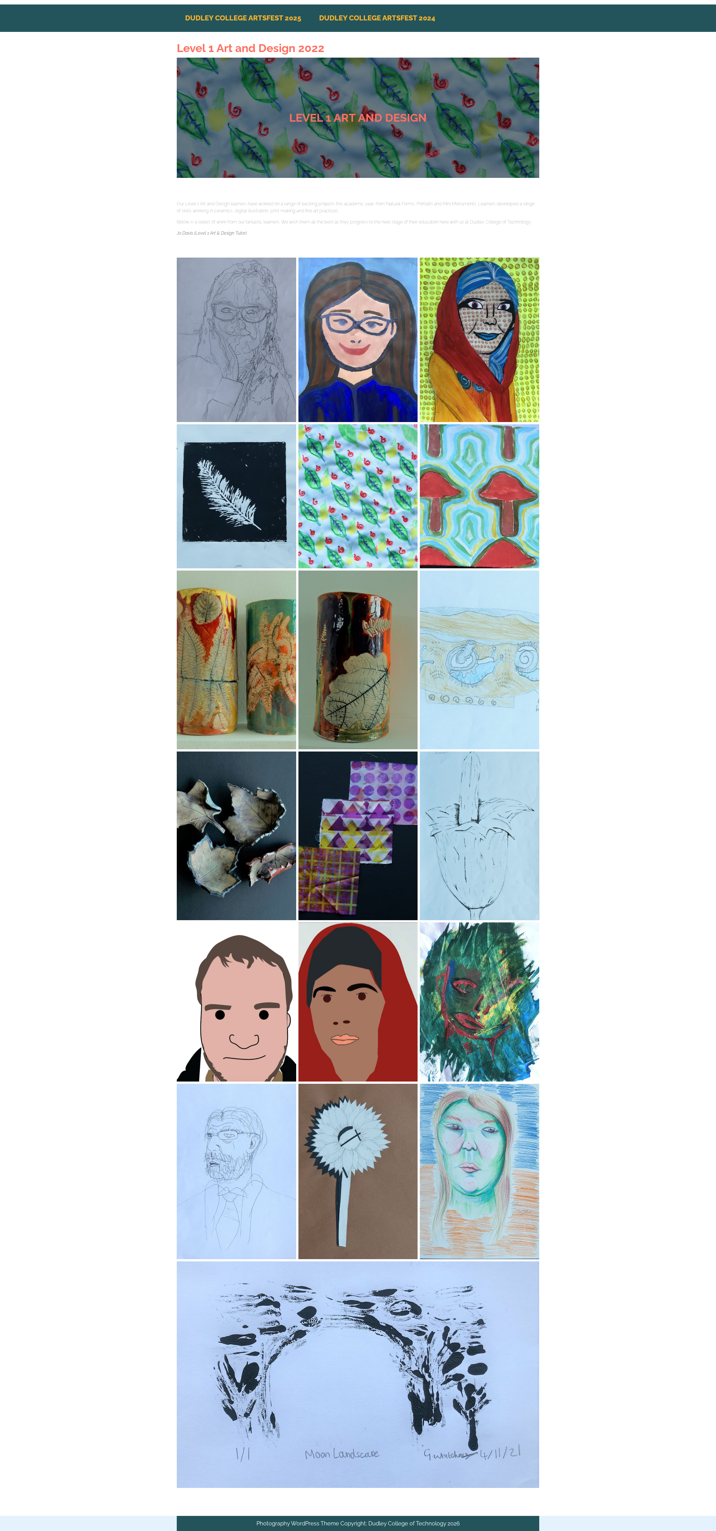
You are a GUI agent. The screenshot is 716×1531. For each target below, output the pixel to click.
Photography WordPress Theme (297, 1523)
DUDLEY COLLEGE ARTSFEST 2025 (243, 18)
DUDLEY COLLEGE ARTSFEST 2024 (377, 18)
